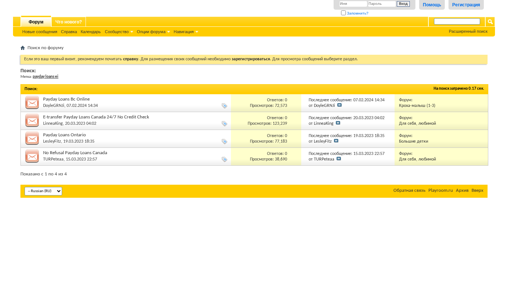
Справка (69, 31)
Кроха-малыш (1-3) (417, 106)
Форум (36, 22)
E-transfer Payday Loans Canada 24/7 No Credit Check (96, 117)
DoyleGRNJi (53, 106)
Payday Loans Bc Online (66, 99)
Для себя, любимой (417, 123)
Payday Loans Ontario (64, 135)
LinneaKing (53, 123)
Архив (462, 190)
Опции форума (151, 31)
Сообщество (117, 31)
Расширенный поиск (468, 31)
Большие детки (413, 141)
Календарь (91, 31)
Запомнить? (357, 13)
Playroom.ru (440, 190)
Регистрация (466, 4)
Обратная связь (409, 190)
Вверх (477, 190)
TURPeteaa (53, 159)
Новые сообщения (39, 31)
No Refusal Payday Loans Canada (75, 152)
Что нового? (68, 22)
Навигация (184, 31)
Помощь (432, 4)
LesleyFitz (52, 141)
